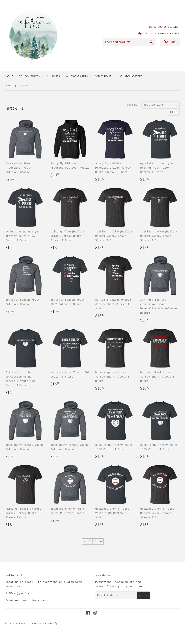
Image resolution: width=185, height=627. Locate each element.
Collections (103, 76)
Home (9, 76)
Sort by (132, 104)
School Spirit (28, 76)
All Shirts (53, 76)
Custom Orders (131, 76)
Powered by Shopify (44, 623)
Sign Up (143, 595)
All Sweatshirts (77, 76)
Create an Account (167, 33)
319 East (21, 623)
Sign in (142, 33)
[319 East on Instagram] (95, 613)
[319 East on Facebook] (88, 613)
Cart (172, 42)
